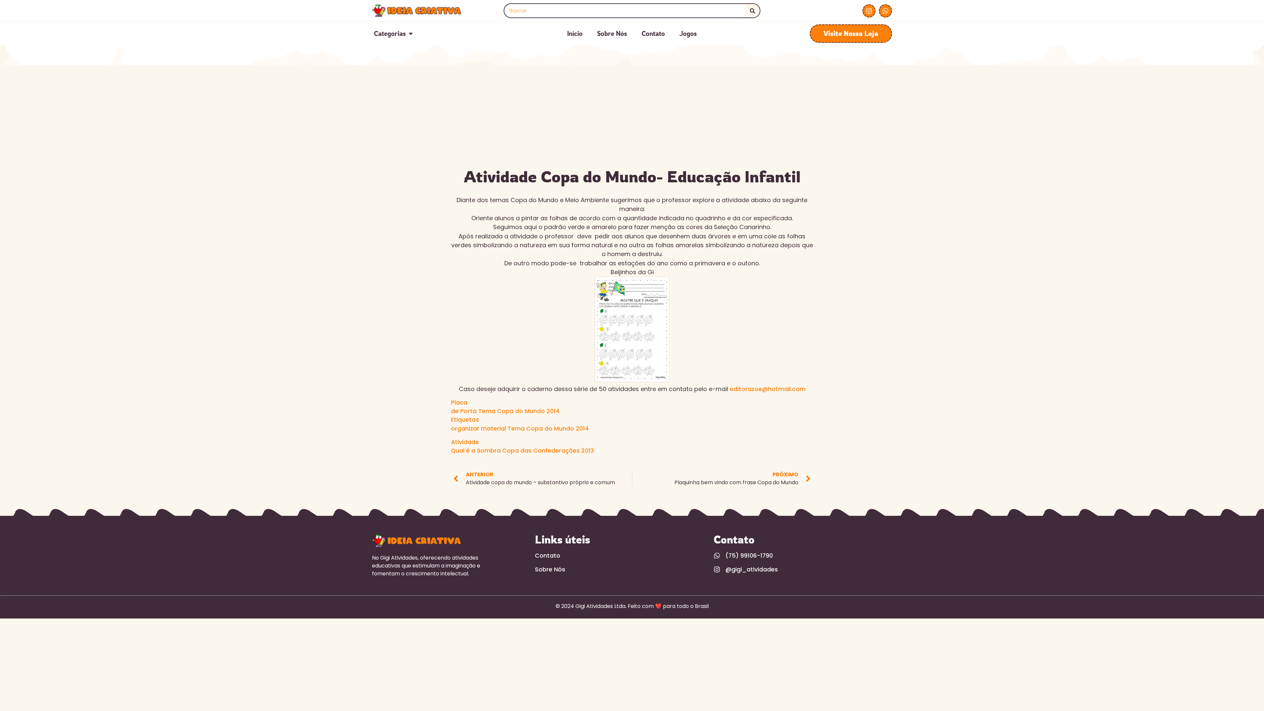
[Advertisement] (632, 114)
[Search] (752, 10)
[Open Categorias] (411, 34)
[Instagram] (869, 10)
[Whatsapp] (885, 10)
